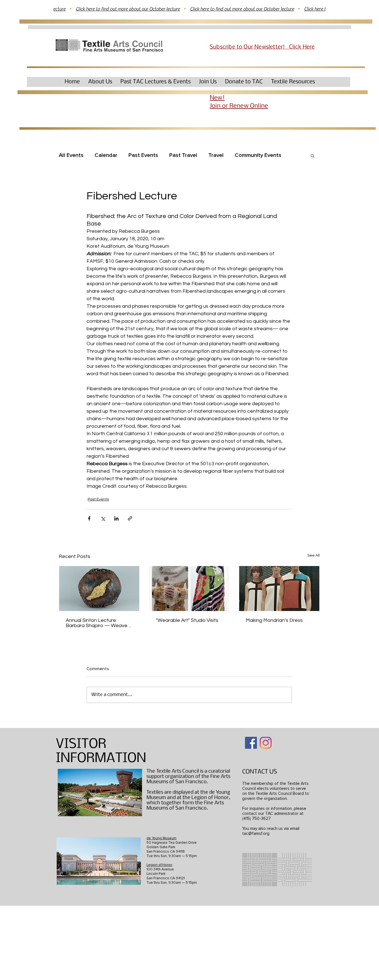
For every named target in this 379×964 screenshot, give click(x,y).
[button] (100, 82)
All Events (71, 155)
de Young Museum (161, 838)
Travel (216, 155)
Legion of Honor (159, 865)
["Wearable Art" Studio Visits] (189, 588)
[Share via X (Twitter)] (102, 518)
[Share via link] (130, 518)
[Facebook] (251, 743)
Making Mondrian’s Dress (274, 620)
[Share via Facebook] (89, 518)
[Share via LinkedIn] (116, 518)
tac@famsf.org (255, 833)
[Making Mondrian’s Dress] (279, 588)
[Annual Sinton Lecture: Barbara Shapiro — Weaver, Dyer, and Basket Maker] (99, 588)
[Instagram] (266, 743)
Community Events (258, 155)
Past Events (143, 155)
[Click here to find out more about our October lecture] (189, 8)
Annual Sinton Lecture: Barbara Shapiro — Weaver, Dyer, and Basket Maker (98, 623)
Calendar (106, 155)
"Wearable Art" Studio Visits (187, 620)
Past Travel (183, 155)
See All (313, 555)
